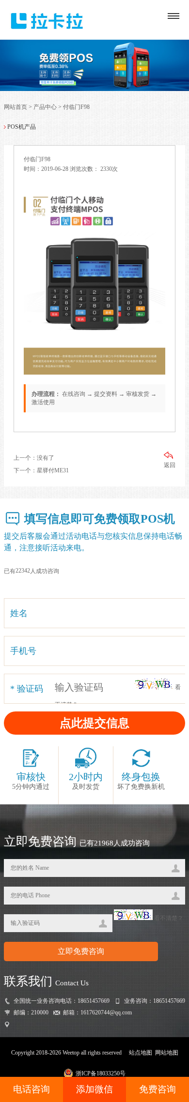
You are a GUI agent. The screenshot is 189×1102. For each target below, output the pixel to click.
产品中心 (45, 107)
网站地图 (166, 1052)
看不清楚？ (168, 918)
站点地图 (140, 1052)
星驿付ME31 (53, 470)
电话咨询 (31, 1089)
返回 (169, 465)
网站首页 (15, 107)
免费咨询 (157, 1089)
